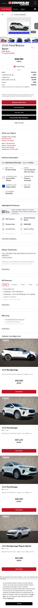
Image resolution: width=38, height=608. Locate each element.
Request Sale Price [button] (19, 102)
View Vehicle (19, 391)
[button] (6, 9)
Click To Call (19, 123)
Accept (19, 603)
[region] (19, 84)
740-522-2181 (14, 149)
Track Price (20, 66)
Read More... (6, 269)
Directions (15, 9)
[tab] (5, 284)
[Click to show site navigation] (35, 9)
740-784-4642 (10, 143)
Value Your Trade (19, 112)
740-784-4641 (10, 147)
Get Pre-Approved (19, 107)
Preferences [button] (10, 598)
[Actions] (34, 48)
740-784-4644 (11, 145)
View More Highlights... (9, 238)
